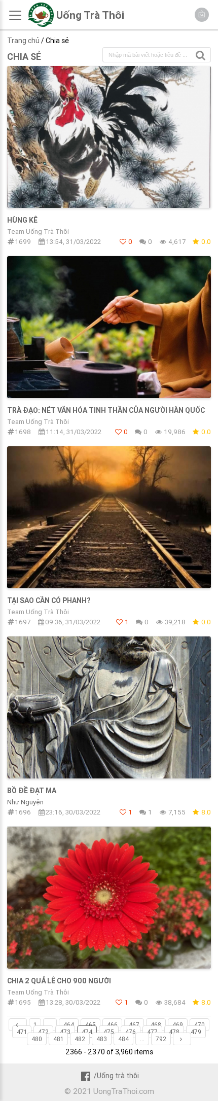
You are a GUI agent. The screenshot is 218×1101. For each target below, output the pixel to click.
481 (58, 1039)
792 (161, 1039)
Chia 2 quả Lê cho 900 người (59, 980)
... (50, 1024)
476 (130, 1032)
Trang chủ (23, 40)
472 (43, 1032)
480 (36, 1039)
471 (22, 1032)
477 (152, 1032)
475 (108, 1032)
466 (112, 1024)
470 (199, 1024)
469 (177, 1024)
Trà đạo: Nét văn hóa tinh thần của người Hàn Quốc (106, 410)
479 (196, 1032)
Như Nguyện (25, 802)
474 (87, 1032)
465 (90, 1024)
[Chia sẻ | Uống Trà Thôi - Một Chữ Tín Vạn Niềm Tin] (41, 24)
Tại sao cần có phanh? (48, 600)
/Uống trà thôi (116, 1075)
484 (123, 1039)
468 (156, 1024)
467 (134, 1024)
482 (80, 1039)
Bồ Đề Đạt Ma (31, 790)
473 (65, 1032)
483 (101, 1039)
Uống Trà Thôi (90, 15)
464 (68, 1024)
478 (174, 1032)
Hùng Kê (22, 220)
